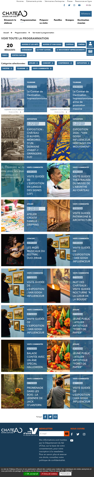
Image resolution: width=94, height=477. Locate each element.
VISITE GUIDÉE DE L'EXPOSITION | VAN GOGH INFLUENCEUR (81, 254)
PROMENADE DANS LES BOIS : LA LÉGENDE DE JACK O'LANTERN (35, 396)
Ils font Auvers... (44, 50)
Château (70, 44)
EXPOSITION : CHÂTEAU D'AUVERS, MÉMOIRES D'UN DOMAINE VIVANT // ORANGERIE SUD (35, 143)
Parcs (4, 55)
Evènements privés (34, 1)
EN (90, 5)
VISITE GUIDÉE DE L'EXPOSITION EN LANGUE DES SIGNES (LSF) (35, 185)
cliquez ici (68, 471)
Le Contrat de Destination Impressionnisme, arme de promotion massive (83, 100)
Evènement (27, 50)
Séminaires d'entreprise (54, 1)
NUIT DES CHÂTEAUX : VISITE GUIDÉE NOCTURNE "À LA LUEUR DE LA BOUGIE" (82, 290)
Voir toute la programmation (43, 33)
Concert (47, 63)
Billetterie (85, 13)
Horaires (20, 1)
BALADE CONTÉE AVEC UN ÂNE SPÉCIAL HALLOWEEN (36, 360)
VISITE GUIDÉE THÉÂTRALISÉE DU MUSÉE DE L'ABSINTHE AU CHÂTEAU (82, 183)
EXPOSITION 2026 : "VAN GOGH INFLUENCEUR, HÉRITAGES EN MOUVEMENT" (82, 138)
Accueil (6, 33)
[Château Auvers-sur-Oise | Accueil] (14, 13)
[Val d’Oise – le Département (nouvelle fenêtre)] (31, 435)
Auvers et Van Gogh (52, 44)
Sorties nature (19, 55)
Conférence (63, 63)
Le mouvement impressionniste (71, 50)
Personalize (65, 474)
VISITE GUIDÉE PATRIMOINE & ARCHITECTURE (82, 216)
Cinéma (81, 44)
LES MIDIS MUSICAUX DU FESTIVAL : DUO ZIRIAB (36, 253)
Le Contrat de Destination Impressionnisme (37, 95)
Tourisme (21, 68)
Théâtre (6, 68)
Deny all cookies (50, 474)
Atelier (32, 63)
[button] (10, 21)
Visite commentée (41, 68)
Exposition (82, 63)
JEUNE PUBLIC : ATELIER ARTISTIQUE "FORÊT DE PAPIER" (81, 325)
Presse (69, 1)
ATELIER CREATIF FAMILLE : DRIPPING (33, 219)
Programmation (21, 33)
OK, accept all (32, 474)
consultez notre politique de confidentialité (52, 459)
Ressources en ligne (83, 1)
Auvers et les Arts (30, 44)
